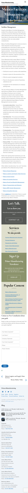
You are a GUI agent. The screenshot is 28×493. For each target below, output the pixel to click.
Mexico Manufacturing (11, 248)
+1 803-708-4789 (9, 428)
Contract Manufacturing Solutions (13, 237)
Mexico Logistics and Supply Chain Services (14, 173)
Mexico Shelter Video (17, 380)
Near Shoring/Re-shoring (11, 251)
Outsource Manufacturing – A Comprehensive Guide (12, 295)
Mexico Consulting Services (10, 190)
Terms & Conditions (13, 396)
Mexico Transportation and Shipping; (12, 185)
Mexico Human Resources (9, 171)
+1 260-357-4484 (9, 448)
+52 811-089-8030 (9, 488)
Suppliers (16, 394)
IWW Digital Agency (10, 401)
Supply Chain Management (12, 245)
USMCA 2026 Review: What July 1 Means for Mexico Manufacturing (15, 419)
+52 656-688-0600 (9, 468)
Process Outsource (10, 240)
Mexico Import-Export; (8, 176)
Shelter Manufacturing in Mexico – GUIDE (13, 304)
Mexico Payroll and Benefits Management (13, 182)
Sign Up (14, 277)
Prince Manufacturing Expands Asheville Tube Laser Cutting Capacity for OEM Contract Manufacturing (16, 414)
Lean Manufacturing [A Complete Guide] (13, 308)
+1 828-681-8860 (9, 437)
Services (11, 394)
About (6, 394)
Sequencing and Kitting (11, 243)
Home (2, 394)
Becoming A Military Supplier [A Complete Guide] (13, 312)
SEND (4, 366)
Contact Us (14, 220)
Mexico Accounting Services (10, 179)
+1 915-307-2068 (9, 456)
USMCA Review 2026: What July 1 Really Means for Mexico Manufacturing (12, 409)
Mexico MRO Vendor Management (11, 188)
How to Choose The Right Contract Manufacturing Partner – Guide (14, 299)
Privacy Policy (4, 396)
